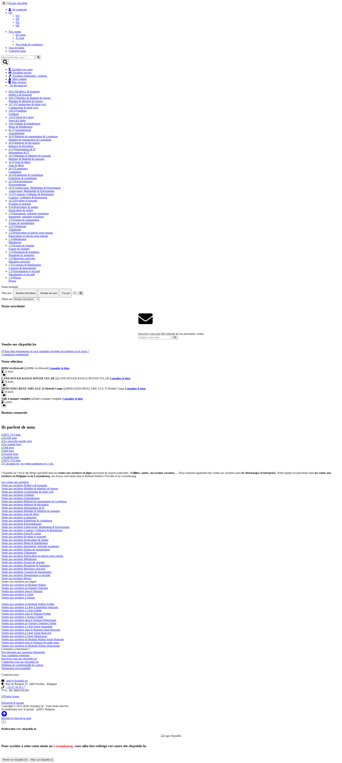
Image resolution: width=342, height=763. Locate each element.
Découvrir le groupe (12, 702)
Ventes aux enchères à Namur (18, 597)
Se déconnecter (18, 85)
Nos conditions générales (15, 655)
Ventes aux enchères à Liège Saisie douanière (26, 626)
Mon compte (19, 79)
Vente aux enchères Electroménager (21, 523)
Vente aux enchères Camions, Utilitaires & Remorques (32, 530)
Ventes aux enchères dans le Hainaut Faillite (26, 613)
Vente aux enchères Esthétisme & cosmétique (26, 520)
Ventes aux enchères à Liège (17, 594)
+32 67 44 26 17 (15, 687)
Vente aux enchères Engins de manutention (25, 549)
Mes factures (18, 82)
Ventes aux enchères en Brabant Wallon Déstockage (30, 645)
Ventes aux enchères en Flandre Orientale (24, 588)
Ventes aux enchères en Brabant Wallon (23, 584)
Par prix (65, 293)
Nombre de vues (48, 293)
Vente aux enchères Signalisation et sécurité (25, 575)
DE (18, 25)
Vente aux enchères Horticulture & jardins (24, 539)
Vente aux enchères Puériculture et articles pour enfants (32, 555)
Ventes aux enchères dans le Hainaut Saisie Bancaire (30, 629)
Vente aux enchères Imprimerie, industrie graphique (30, 546)
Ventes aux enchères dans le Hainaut (21, 591)
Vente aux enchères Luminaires (19, 517)
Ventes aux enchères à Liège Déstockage (24, 636)
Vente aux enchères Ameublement (20, 498)
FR (17, 19)
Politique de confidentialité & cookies (22, 665)
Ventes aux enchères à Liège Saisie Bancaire (26, 632)
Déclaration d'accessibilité (15, 668)
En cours (21, 34)
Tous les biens (16, 47)
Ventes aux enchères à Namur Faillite (22, 616)
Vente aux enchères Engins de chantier (23, 562)
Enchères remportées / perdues (29, 75)
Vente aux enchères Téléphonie (19, 552)
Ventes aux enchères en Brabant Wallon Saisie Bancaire (32, 639)
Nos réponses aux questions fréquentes (23, 652)
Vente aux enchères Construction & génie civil (27, 491)
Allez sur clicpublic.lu (42, 759)
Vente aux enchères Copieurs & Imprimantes (26, 571)
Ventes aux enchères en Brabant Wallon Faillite (27, 604)
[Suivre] (4, 375)
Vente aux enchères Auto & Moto (20, 514)
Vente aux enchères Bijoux (16, 578)
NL (18, 22)
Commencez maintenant (14, 354)
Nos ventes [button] (15, 31)
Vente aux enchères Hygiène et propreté (23, 536)
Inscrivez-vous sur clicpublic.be (19, 658)
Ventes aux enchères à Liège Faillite (21, 610)
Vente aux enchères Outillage (17, 494)
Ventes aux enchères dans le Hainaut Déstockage (28, 620)
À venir (20, 38)
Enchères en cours (22, 69)
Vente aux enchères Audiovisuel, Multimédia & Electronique (35, 527)
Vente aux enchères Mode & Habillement (24, 543)
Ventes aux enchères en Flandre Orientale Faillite (28, 623)
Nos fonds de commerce (29, 44)
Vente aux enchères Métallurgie (19, 559)
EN (18, 15)
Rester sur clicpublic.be (15, 759)
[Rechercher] (38, 57)
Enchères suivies (21, 72)
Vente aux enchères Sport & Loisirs (21, 533)
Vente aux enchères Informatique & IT (23, 507)
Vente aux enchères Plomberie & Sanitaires (25, 565)
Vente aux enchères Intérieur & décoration (25, 504)
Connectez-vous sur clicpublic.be (20, 661)
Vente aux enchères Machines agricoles (23, 568)
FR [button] (10, 12)
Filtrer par (6, 299)
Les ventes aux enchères (15, 482)
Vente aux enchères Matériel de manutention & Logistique (34, 501)
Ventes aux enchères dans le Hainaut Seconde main (30, 642)
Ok (175, 337)
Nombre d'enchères (25, 293)
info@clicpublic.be (17, 680)
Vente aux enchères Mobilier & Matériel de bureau (29, 488)
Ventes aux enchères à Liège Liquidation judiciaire (29, 607)
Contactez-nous (17, 50)
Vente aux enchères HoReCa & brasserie (24, 485)
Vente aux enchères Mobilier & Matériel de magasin (30, 511)
